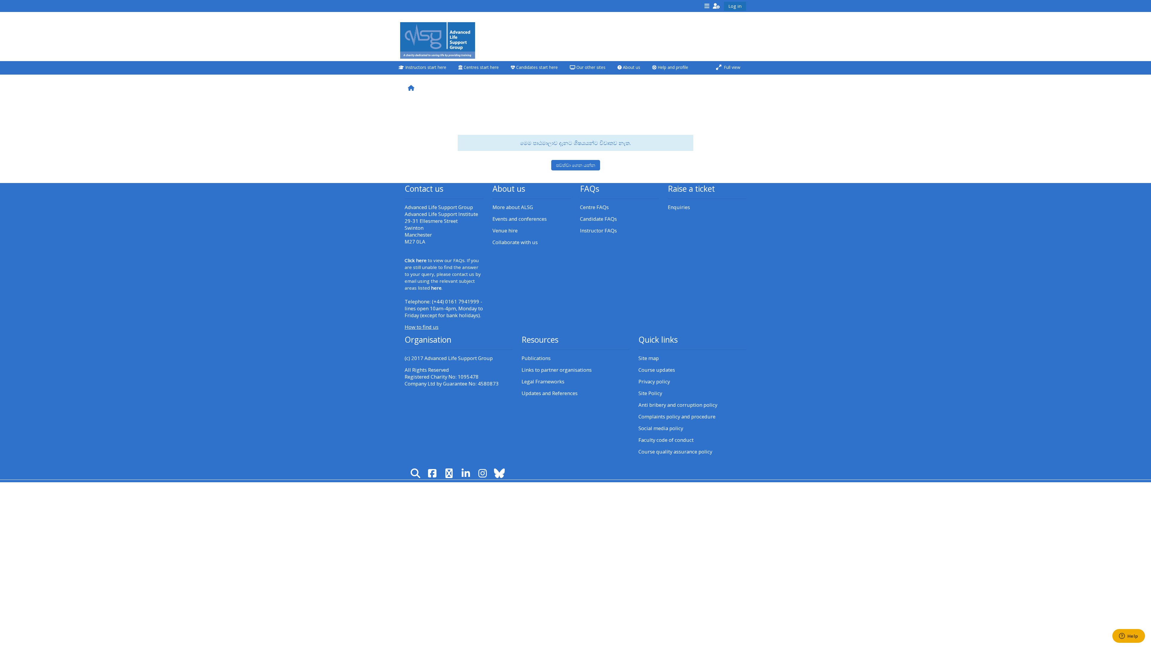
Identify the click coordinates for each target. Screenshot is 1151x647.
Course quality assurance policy (675, 451)
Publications (536, 358)
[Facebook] (432, 473)
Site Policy (650, 393)
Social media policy (660, 428)
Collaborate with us (515, 242)
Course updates (656, 369)
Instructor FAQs (598, 230)
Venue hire (505, 230)
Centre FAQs (594, 207)
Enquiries (679, 207)
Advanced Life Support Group (458, 358)
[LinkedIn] (465, 473)
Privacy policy (654, 381)
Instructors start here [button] (425, 67)
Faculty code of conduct (666, 439)
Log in (735, 6)
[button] (716, 5)
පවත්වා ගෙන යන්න (575, 165)
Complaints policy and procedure (676, 416)
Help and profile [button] (672, 67)
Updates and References (550, 393)
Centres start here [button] (480, 67)
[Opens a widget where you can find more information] (1128, 636)
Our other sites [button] (590, 67)
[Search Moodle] (415, 473)
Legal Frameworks (543, 381)
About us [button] (631, 67)
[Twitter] (449, 473)
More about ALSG (512, 207)
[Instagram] (482, 473)
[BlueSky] (499, 473)
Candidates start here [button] (536, 67)
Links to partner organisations (557, 369)
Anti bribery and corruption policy (677, 404)
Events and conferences (519, 218)
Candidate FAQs (598, 218)
